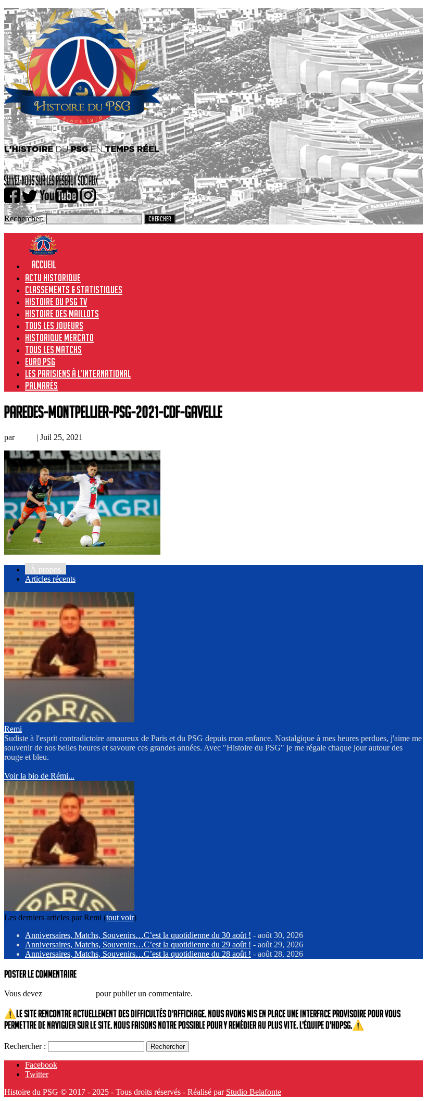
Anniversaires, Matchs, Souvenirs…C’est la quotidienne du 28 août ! (138, 953)
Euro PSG (40, 361)
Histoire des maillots (62, 313)
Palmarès (41, 385)
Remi (25, 437)
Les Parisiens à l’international (78, 373)
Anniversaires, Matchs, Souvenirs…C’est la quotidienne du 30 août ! (138, 935)
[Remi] (69, 719)
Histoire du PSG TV (56, 301)
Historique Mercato (59, 337)
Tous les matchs (53, 349)
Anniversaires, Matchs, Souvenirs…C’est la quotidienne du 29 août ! (138, 944)
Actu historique (53, 277)
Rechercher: (24, 218)
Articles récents (50, 578)
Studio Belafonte (253, 1091)
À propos (45, 569)
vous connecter (69, 993)
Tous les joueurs (54, 325)
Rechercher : (25, 1046)
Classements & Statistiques (73, 289)
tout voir (120, 917)
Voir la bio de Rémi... (39, 775)
